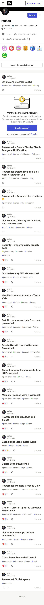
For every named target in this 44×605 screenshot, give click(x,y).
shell (11, 227)
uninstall (37, 514)
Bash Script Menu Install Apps (19, 441)
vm (31, 277)
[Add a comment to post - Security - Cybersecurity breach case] (12, 260)
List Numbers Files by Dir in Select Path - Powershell (21, 222)
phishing (28, 252)
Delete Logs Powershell (15, 463)
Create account (34, 3)
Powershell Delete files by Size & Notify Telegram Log (20, 173)
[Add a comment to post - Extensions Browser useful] (3, 90)
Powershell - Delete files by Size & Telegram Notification (21, 149)
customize (26, 86)
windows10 (27, 514)
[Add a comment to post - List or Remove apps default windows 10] (12, 544)
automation (35, 352)
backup (25, 352)
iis (14, 377)
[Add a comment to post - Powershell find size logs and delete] (12, 428)
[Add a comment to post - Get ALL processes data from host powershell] (12, 332)
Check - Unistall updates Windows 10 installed (21, 509)
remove (24, 539)
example (6, 255)
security (19, 252)
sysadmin (29, 203)
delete (16, 467)
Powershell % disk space (16, 579)
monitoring (26, 327)
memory (24, 277)
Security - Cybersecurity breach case (20, 246)
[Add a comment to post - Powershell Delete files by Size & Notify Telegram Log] (3, 183)
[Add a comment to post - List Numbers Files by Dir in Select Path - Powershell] (3, 232)
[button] (4, 48)
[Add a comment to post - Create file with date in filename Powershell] (12, 357)
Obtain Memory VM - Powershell (20, 273)
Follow (32, 15)
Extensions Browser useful (17, 82)
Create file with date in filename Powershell (20, 347)
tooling (36, 86)
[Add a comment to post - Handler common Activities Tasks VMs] (12, 307)
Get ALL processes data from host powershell (21, 322)
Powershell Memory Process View (21, 485)
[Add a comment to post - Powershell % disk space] (8, 588)
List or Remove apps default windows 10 (18, 534)
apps (25, 446)
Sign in (34, 134)
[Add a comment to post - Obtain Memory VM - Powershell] (12, 282)
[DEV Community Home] (9, 3)
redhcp (9, 76)
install (34, 561)
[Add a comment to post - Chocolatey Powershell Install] (12, 566)
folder (29, 227)
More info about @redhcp (22, 65)
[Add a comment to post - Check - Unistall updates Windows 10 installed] (12, 519)
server (33, 302)
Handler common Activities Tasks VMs (21, 297)
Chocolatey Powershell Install (19, 557)
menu (18, 446)
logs (28, 377)
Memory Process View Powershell (21, 395)
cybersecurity (8, 252)
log (31, 178)
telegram (36, 154)
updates (17, 514)
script (16, 154)
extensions (6, 86)
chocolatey (18, 561)
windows (33, 489)
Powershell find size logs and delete (18, 418)
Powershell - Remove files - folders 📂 (22, 198)
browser (17, 86)
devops (24, 302)
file (22, 203)
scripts (16, 302)
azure (29, 424)
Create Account (22, 128)
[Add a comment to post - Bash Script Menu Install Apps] (15, 450)
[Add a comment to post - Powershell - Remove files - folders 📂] (3, 207)
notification (25, 154)
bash (4, 446)
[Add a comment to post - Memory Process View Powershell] (12, 403)
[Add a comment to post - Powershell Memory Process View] (12, 494)
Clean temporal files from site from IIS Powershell (21, 371)
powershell (6, 154)
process (16, 327)
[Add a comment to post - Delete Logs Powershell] (12, 472)
